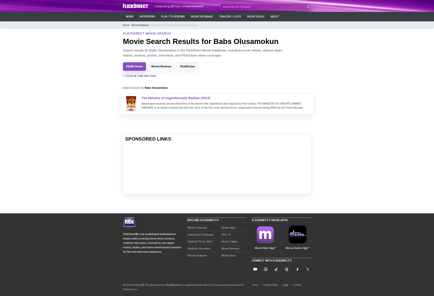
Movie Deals (255, 16)
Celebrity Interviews (199, 248)
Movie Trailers (229, 241)
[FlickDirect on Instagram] (265, 269)
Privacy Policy (270, 285)
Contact (297, 285)
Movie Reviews (161, 66)
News (129, 16)
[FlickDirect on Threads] (286, 269)
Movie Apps (228, 227)
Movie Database (202, 16)
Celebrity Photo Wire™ (200, 241)
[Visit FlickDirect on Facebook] (297, 269)
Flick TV (226, 234)
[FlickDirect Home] (136, 6)
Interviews (147, 16)
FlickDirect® (173, 285)
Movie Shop (228, 255)
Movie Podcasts (197, 227)
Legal (285, 285)
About (274, 16)
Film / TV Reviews (173, 16)
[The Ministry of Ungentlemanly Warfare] (131, 98)
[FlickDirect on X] (307, 269)
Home (126, 25)
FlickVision (187, 66)
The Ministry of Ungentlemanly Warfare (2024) (175, 98)
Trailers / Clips (230, 16)
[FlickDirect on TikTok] (276, 269)
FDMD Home (134, 66)
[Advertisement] (217, 168)
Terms (255, 285)
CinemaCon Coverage (200, 234)
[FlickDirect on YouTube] (255, 269)
